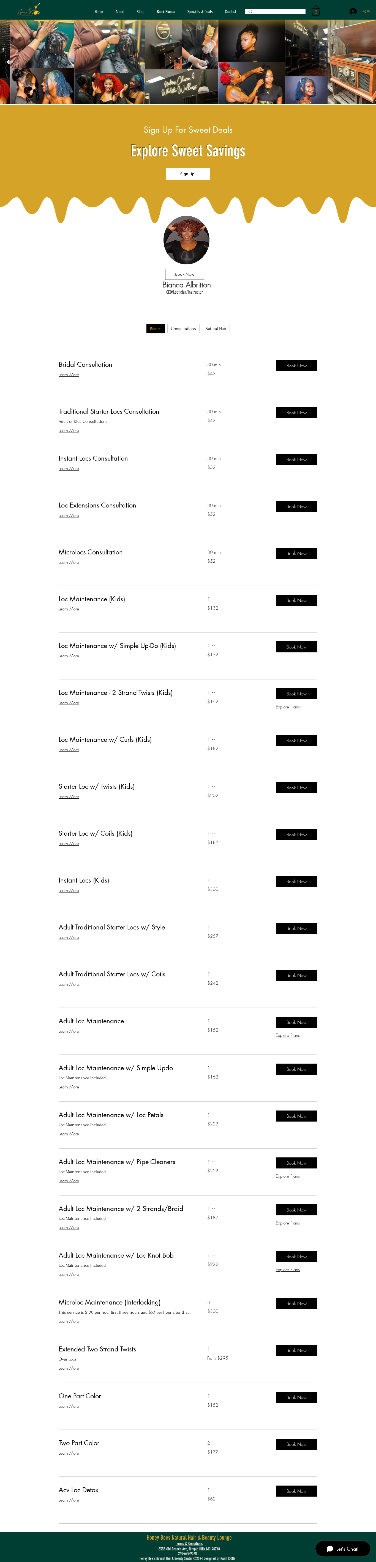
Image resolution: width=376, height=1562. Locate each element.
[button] (316, 11)
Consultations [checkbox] (183, 328)
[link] (126, 364)
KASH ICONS (227, 1558)
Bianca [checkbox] (156, 328)
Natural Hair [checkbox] (215, 328)
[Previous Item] (9, 62)
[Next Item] (366, 62)
